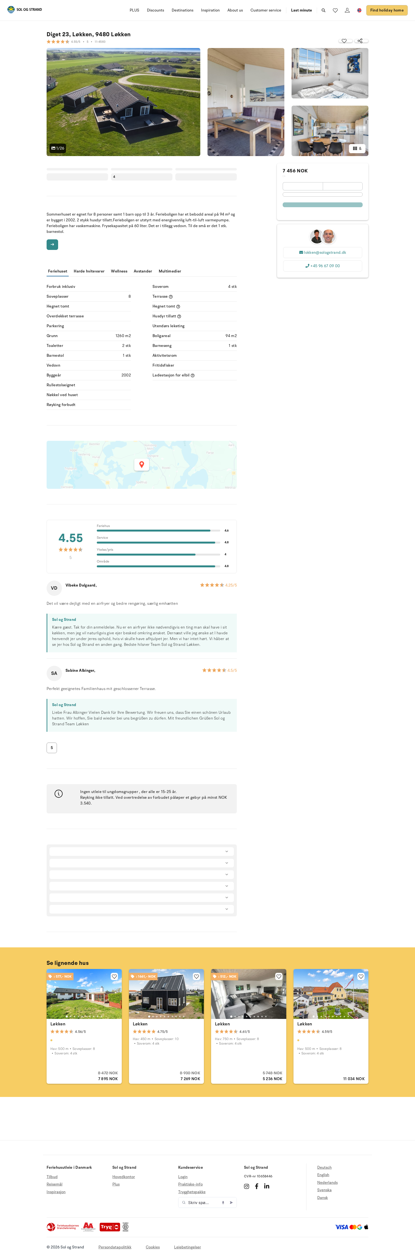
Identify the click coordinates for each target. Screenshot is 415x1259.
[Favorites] (335, 10)
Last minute (301, 10)
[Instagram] (246, 1186)
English (323, 1175)
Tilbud (52, 1177)
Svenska (324, 1190)
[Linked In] (266, 1186)
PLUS (134, 10)
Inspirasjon (56, 1192)
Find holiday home (387, 10)
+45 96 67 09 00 (325, 266)
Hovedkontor (123, 1177)
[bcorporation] (127, 1230)
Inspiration (210, 10)
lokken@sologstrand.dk (325, 252)
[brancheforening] (63, 1230)
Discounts (155, 10)
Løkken (57, 1024)
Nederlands (327, 1182)
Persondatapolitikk (114, 1247)
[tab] (66, 1016)
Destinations (182, 10)
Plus (116, 1184)
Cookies (153, 1247)
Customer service (265, 10)
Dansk (322, 1197)
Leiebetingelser (187, 1247)
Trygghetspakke (192, 1192)
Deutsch (324, 1167)
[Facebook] (256, 1186)
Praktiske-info (190, 1184)
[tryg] (111, 1230)
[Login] (347, 10)
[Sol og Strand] (24, 10)
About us (235, 10)
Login (183, 1177)
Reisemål (54, 1184)
